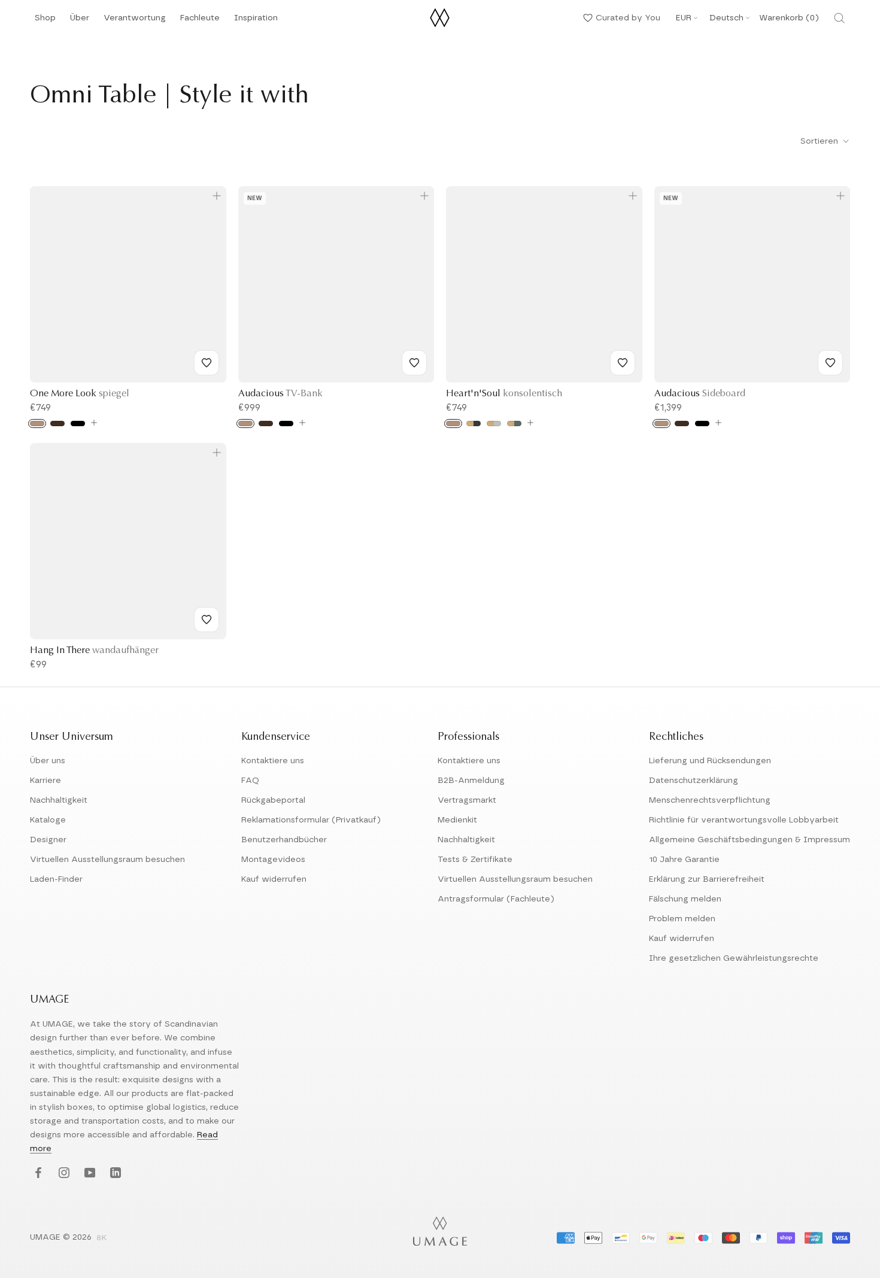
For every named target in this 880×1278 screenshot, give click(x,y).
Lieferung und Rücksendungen (710, 761)
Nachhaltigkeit (58, 800)
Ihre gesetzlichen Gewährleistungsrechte (733, 958)
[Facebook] (37, 1173)
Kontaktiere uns (272, 761)
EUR (683, 18)
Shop (45, 21)
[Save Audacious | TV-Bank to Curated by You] (414, 362)
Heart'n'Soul (504, 394)
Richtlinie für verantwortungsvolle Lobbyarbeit (744, 820)
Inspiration (256, 21)
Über (79, 21)
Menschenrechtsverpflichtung (709, 800)
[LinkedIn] (114, 1173)
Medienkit (457, 820)
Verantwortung (135, 21)
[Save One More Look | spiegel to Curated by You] (206, 362)
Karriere (45, 780)
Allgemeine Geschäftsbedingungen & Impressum (749, 840)
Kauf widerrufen (274, 879)
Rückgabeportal (273, 800)
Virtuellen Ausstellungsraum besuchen (107, 859)
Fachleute (200, 21)
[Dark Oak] (57, 423)
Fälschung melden (685, 899)
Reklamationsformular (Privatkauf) (311, 820)
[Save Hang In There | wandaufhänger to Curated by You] (206, 619)
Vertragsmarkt (467, 800)
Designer (48, 840)
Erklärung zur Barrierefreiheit (706, 879)
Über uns (47, 761)
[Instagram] (62, 1173)
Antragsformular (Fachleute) (496, 899)
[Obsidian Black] (473, 423)
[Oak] (37, 423)
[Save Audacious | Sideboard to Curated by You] (830, 362)
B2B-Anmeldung (471, 780)
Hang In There (94, 650)
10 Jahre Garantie (684, 859)
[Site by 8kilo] (102, 1238)
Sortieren (820, 141)
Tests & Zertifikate (475, 859)
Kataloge (48, 820)
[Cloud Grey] (494, 423)
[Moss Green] (514, 423)
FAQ (250, 780)
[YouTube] (88, 1173)
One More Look (79, 394)
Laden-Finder (56, 879)
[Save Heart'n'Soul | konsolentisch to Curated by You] (622, 362)
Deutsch (726, 18)
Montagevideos (273, 859)
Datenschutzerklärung (693, 780)
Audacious (280, 394)
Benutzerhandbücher (284, 840)
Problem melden (682, 919)
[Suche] (839, 18)
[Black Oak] (78, 423)
